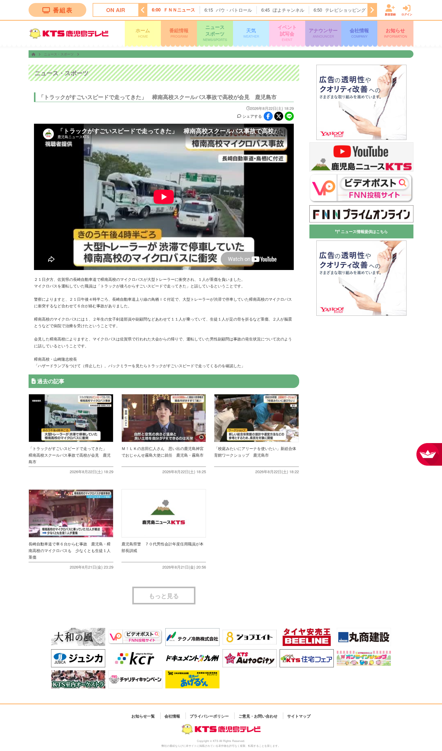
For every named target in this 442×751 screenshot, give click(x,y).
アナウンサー (323, 32)
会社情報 (359, 32)
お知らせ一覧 (143, 715)
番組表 (63, 9)
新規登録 (390, 14)
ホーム (143, 32)
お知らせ (395, 32)
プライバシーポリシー (209, 715)
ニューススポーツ (215, 32)
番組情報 (179, 32)
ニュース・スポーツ (59, 53)
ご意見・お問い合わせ (258, 715)
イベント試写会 (287, 32)
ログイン (406, 14)
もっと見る (164, 595)
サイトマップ (299, 715)
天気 (251, 32)
